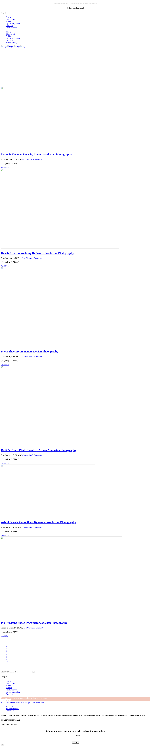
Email (78, 736)
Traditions (9, 694)
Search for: (5, 672)
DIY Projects (10, 683)
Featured (9, 688)
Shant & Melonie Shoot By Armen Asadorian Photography (36, 154)
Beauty (8, 681)
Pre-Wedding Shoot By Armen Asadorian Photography (34, 622)
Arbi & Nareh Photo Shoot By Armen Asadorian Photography (38, 522)
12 (7, 666)
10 (7, 661)
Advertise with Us (12, 709)
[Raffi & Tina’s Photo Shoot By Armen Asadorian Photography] (60, 445)
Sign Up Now (6, 700)
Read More (5, 168)
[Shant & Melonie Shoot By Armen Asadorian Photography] (48, 149)
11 (6, 663)
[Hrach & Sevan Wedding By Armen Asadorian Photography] (60, 248)
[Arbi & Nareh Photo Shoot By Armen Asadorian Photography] (48, 517)
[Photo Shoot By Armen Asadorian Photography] (60, 347)
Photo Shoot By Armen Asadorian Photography (29, 351)
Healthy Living (11, 690)
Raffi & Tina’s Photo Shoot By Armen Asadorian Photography (38, 450)
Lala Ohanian (27, 159)
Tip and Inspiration (13, 692)
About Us (9, 707)
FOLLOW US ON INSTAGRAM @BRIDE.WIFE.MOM (23, 702)
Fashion (9, 686)
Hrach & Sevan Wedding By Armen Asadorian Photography (37, 253)
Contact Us (10, 711)
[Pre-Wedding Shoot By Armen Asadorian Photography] (61, 618)
